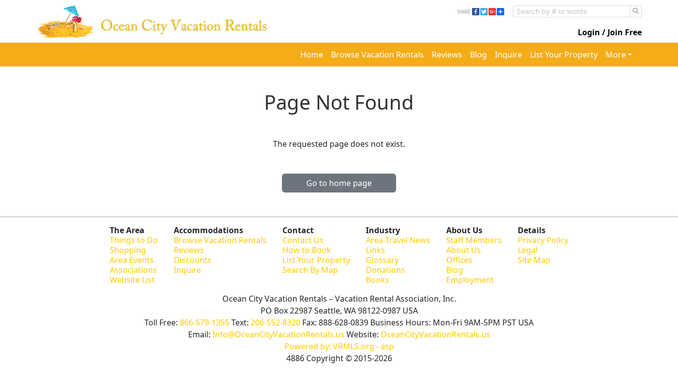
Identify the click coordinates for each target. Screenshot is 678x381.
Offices (459, 259)
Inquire (508, 54)
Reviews (447, 54)
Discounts (192, 259)
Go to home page (339, 183)
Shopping (128, 250)
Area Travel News (398, 240)
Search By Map (310, 269)
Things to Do (134, 240)
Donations (385, 269)
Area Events (132, 259)
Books (377, 279)
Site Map (534, 259)
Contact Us (303, 240)
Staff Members (474, 240)
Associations (133, 269)
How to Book (306, 250)
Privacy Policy (543, 240)
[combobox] (571, 11)
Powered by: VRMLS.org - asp (339, 346)
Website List (132, 279)
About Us (463, 250)
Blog (478, 54)
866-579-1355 (204, 322)
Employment (470, 279)
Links (375, 250)
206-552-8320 (275, 322)
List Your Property (564, 54)
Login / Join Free (610, 32)
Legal (528, 250)
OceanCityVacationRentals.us (435, 334)
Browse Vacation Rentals (377, 54)
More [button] (616, 54)
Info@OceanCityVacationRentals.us (278, 334)
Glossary (382, 259)
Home (311, 54)
